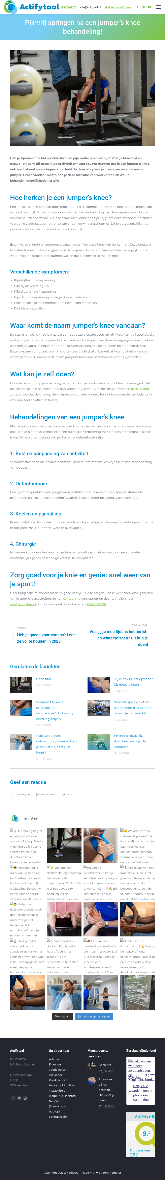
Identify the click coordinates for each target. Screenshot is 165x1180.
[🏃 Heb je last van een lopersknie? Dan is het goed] (137, 882)
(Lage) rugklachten (62, 1096)
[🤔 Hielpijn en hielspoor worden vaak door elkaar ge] (27, 919)
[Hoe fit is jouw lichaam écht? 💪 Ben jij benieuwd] (137, 955)
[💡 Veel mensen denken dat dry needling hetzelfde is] (64, 882)
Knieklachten (58, 1080)
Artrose (54, 1059)
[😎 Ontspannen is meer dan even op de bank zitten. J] (27, 882)
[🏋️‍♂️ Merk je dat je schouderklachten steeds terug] (27, 955)
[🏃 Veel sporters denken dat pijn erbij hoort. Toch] (64, 955)
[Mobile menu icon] (158, 7)
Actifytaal (134, 1077)
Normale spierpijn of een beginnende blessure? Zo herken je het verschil (133, 707)
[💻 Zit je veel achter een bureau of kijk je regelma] (101, 992)
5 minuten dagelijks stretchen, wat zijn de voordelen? (130, 741)
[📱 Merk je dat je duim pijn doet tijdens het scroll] (64, 919)
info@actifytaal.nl (23, 604)
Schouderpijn (58, 1117)
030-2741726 (68, 7)
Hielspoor (55, 1075)
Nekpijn (54, 1101)
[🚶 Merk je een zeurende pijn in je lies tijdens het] (137, 919)
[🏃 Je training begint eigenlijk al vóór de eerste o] (27, 845)
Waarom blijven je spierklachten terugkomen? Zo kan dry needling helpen (54, 710)
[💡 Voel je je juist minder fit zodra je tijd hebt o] (64, 992)
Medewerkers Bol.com (118, 7)
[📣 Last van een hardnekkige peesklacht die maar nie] (101, 955)
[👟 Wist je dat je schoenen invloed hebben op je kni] (27, 992)
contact (68, 598)
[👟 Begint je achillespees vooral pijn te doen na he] (64, 845)
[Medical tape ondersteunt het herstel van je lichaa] (101, 845)
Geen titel (43, 679)
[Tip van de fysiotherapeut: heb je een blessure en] (101, 882)
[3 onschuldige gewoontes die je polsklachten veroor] (101, 919)
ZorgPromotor (112, 1172)
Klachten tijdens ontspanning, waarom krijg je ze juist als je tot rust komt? (56, 744)
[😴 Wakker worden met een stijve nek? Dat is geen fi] (137, 845)
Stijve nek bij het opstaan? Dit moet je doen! (133, 681)
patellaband (140, 389)
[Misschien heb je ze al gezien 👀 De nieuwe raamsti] (137, 992)
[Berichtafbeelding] (21, 685)
